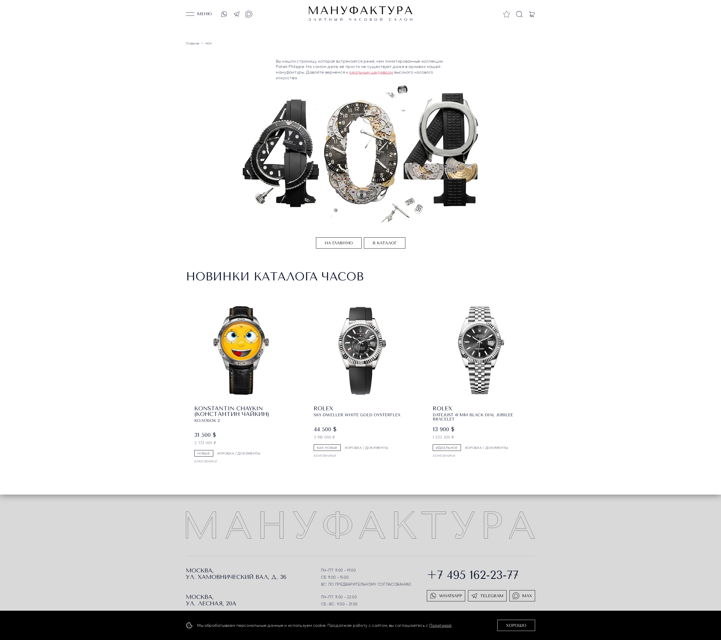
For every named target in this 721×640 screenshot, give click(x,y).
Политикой (440, 625)
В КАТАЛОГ (385, 243)
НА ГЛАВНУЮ (339, 243)
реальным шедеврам (371, 72)
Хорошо (516, 625)
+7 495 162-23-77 (472, 575)
